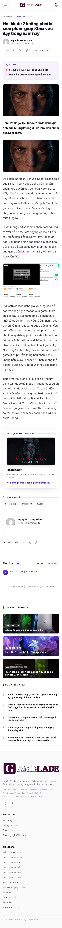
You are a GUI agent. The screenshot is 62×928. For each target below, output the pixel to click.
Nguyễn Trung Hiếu (21, 40)
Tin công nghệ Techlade (14, 835)
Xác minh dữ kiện (11, 882)
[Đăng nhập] (56, 5)
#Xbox (40, 504)
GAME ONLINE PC (24, 16)
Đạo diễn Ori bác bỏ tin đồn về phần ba (30, 74)
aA (41, 50)
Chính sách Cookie (12, 877)
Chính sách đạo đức (12, 862)
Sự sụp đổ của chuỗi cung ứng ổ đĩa (28, 69)
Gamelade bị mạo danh (14, 887)
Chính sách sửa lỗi (11, 867)
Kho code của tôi (11, 907)
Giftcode (7, 902)
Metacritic (28, 251)
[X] (20, 50)
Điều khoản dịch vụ (12, 852)
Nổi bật (40, 563)
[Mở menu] (5, 5)
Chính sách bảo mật (12, 857)
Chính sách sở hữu (12, 872)
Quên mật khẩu (10, 897)
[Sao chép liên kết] (26, 50)
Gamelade (7, 16)
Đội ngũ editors (10, 825)
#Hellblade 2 (10, 504)
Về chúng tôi (9, 820)
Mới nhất (52, 563)
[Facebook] (13, 50)
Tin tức (6, 830)
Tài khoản (7, 892)
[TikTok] (12, 803)
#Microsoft (27, 504)
